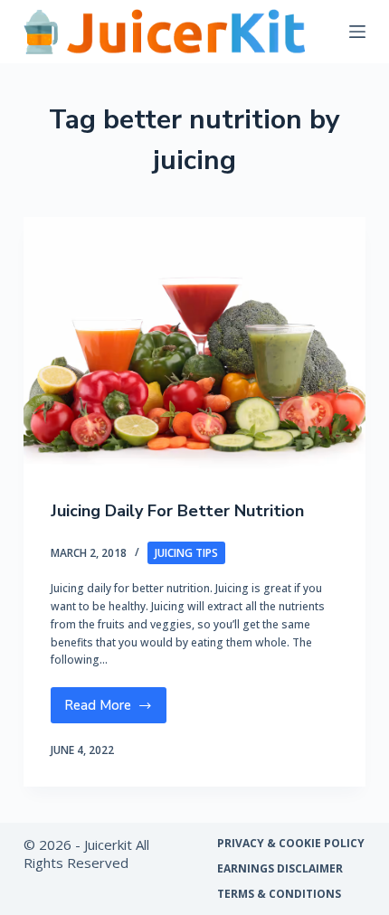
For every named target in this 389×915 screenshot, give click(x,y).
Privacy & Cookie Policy (291, 843)
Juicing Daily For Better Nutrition (177, 511)
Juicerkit (108, 844)
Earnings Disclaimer (280, 869)
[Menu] (357, 32)
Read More (114, 709)
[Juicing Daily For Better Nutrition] (194, 345)
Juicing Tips (186, 553)
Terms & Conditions (279, 894)
